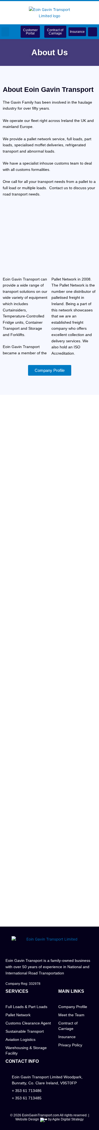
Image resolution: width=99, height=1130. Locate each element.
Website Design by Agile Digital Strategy (49, 1119)
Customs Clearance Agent (28, 1023)
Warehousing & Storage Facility (26, 1050)
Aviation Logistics (20, 1039)
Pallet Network (18, 1015)
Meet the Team (71, 1015)
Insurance (67, 1037)
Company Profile (72, 1007)
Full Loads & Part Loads (26, 1007)
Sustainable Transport (25, 1031)
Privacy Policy (70, 1045)
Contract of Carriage (68, 1026)
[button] (5, 31)
